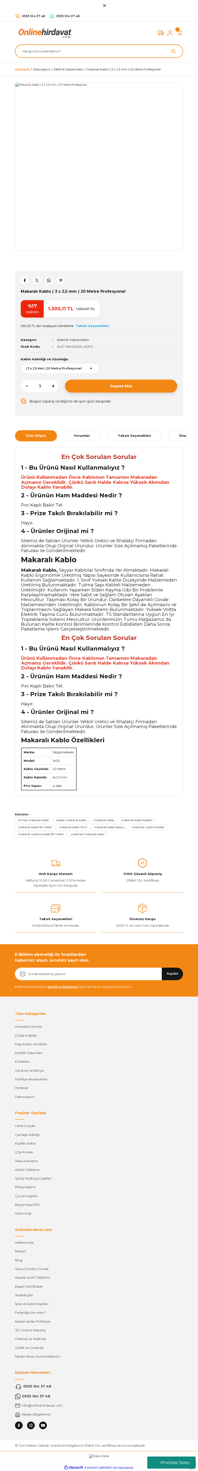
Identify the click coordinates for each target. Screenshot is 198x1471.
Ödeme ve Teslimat (30, 1339)
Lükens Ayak (25, 1126)
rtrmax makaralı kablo (33, 820)
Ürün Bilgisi (36, 435)
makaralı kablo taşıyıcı (109, 827)
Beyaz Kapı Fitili (27, 1205)
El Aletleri (22, 1061)
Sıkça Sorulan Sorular (32, 1269)
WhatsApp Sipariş (175, 1462)
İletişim (20, 1251)
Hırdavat (21, 1088)
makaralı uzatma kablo (148, 827)
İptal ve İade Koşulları (31, 1304)
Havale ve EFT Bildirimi (32, 1277)
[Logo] (44, 32)
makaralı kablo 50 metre (35, 827)
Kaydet (172, 973)
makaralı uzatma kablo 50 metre (41, 834)
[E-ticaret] (98, 1468)
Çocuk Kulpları (26, 1196)
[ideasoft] (73, 1467)
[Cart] (179, 32)
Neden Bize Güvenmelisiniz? (38, 1356)
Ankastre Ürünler (28, 1026)
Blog (18, 1260)
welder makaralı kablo (71, 820)
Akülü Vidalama (27, 1170)
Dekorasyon (25, 1097)
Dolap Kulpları (26, 1035)
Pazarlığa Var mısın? (30, 1312)
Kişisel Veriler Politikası (32, 1321)
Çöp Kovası (24, 1152)
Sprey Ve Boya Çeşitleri (33, 1178)
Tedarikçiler (24, 1295)
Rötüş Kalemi (25, 1187)
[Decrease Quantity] (24, 386)
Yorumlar (82, 435)
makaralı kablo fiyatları (137, 820)
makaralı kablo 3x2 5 (73, 827)
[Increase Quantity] (55, 386)
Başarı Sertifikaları (29, 1286)
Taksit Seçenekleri (134, 435)
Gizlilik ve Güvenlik (29, 1348)
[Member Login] (170, 32)
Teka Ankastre (26, 1161)
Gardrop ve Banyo (29, 1070)
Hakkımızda (24, 1242)
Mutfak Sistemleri (28, 1053)
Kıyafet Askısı (25, 1143)
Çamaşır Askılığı (27, 1135)
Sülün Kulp (23, 1213)
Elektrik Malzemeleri (73, 340)
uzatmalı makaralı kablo (88, 834)
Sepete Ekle (121, 386)
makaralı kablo (104, 820)
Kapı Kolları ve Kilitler (31, 1044)
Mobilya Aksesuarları (31, 1079)
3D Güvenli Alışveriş (30, 1330)
